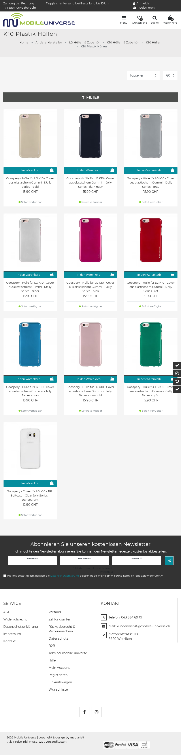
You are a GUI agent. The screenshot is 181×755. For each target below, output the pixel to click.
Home (23, 42)
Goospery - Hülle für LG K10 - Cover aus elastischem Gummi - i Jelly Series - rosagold (90, 391)
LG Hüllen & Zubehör (84, 42)
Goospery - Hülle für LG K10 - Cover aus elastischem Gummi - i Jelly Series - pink (90, 287)
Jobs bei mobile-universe (68, 653)
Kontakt (9, 641)
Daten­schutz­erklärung (20, 627)
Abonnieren (169, 560)
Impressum (12, 634)
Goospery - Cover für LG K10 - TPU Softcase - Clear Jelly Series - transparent (30, 495)
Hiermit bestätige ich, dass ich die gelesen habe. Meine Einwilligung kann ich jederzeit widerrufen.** (85, 575)
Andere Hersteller (49, 42)
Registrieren (58, 675)
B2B (52, 646)
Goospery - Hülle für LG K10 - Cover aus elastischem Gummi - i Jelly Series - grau (151, 182)
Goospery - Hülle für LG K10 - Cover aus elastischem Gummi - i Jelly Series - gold (30, 182)
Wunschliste (58, 689)
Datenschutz (58, 639)
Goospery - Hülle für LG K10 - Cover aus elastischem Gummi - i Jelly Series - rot (151, 287)
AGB (6, 612)
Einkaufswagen (60, 682)
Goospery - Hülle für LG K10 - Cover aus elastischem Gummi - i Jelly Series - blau (30, 391)
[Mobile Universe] (39, 20)
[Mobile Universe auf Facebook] (84, 712)
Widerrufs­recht (15, 619)
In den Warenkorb (28, 170)
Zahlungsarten (60, 619)
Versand (55, 612)
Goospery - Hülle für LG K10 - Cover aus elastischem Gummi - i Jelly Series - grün (151, 391)
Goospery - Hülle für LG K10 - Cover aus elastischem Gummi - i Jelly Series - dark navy (90, 182)
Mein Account (59, 668)
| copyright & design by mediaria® (60, 737)
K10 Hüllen (154, 42)
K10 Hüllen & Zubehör (123, 42)
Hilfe (52, 660)
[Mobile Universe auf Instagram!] (96, 712)
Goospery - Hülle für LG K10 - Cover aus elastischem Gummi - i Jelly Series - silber (30, 287)
